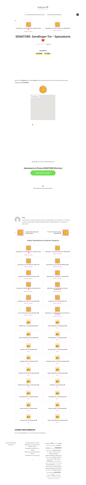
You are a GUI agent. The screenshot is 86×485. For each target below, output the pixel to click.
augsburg (47, 443)
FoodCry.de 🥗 (43, 7)
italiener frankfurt (53, 453)
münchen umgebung (57, 461)
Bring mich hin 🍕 (27, 125)
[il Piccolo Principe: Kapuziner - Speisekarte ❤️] (66, 232)
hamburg (47, 448)
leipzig (58, 459)
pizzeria (47, 53)
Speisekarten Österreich (54, 14)
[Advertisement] (43, 64)
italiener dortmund (56, 452)
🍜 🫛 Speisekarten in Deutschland (34, 14)
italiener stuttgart (50, 459)
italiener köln (58, 455)
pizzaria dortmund (49, 466)
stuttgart (48, 475)
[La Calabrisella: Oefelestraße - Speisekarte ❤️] (20, 232)
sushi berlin (57, 475)
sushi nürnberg (56, 478)
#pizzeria (30, 31)
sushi (52, 475)
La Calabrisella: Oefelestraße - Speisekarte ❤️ (32, 232)
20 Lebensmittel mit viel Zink (32, 442)
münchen (49, 461)
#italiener (26, 31)
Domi (23, 217)
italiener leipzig (49, 457)
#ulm (57, 327)
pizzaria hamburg (50, 468)
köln (55, 459)
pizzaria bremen (58, 464)
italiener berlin (57, 450)
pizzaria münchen (56, 470)
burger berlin (48, 445)
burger (60, 443)
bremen (56, 443)
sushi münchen (51, 478)
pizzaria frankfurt (57, 466)
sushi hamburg (54, 476)
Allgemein (48, 44)
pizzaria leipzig (49, 470)
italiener (39, 53)
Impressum (10, 444)
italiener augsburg (49, 450)
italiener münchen (56, 457)
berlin (52, 443)
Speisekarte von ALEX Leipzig (32, 455)
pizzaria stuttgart (50, 472)
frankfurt (58, 445)
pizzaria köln (58, 468)
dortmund (54, 445)
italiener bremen (50, 452)
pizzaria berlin (50, 464)
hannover (52, 448)
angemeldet (23, 433)
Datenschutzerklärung (11, 442)
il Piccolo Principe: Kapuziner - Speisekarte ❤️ (54, 232)
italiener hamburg (50, 455)
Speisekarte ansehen (43, 173)
